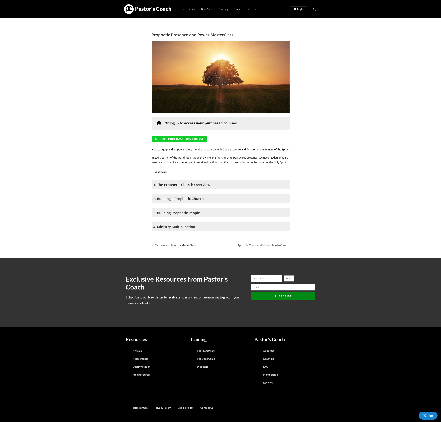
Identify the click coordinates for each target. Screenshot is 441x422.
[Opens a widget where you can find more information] (428, 416)
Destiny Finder (141, 366)
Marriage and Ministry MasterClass (175, 245)
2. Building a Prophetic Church (178, 198)
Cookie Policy (185, 407)
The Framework (206, 350)
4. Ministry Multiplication (174, 226)
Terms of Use (140, 407)
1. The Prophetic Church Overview (181, 184)
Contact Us (206, 407)
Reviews (268, 382)
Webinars (202, 366)
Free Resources (142, 374)
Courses (237, 9)
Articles (137, 350)
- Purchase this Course (179, 139)
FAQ (265, 366)
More (250, 9)
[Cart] (314, 9)
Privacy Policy (163, 407)
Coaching (223, 9)
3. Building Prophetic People (176, 212)
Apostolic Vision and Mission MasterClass (262, 245)
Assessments (140, 358)
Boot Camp (207, 9)
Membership (189, 9)
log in (174, 123)
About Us (268, 350)
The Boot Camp (206, 358)
